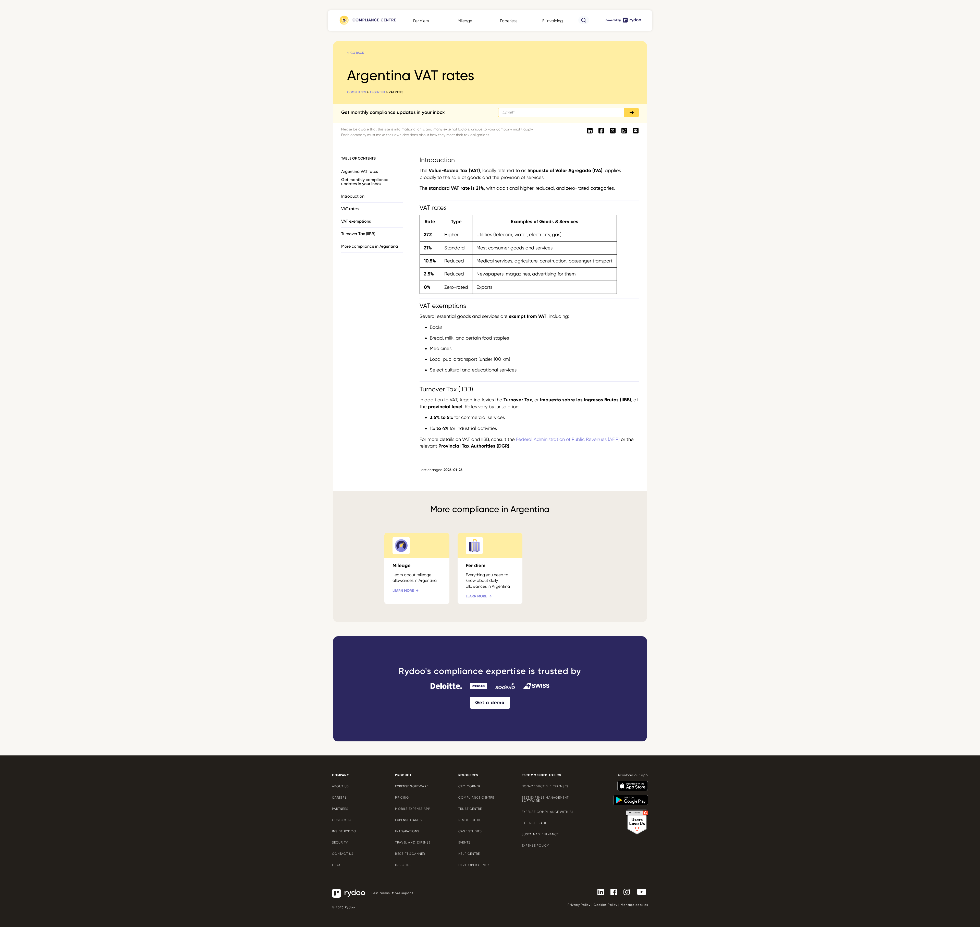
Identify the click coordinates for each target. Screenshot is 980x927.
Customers (342, 820)
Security (340, 842)
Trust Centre (470, 809)
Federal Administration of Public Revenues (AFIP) (568, 439)
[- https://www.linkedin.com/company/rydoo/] (598, 891)
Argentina (378, 92)
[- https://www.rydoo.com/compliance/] (367, 24)
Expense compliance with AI (547, 812)
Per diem (421, 20)
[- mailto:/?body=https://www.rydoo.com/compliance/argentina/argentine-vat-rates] (635, 130)
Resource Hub (471, 820)
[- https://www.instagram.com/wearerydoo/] (624, 891)
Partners (340, 809)
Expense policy (535, 845)
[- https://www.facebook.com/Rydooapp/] (611, 891)
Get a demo (490, 702)
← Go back (355, 53)
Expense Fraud (535, 823)
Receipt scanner (410, 854)
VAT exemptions (356, 221)
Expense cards (408, 820)
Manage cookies (634, 905)
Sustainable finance (540, 834)
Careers (339, 797)
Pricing (402, 797)
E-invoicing (552, 20)
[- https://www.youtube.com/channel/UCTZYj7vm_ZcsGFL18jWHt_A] (639, 891)
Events (464, 842)
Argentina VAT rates (359, 171)
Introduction (352, 196)
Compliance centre (476, 797)
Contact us (342, 854)
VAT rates (350, 208)
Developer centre (474, 865)
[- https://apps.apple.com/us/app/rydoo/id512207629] (630, 783)
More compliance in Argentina (369, 246)
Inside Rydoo (344, 831)
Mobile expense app (412, 809)
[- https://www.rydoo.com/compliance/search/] (583, 22)
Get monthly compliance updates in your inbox (364, 181)
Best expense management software (545, 799)
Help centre (469, 854)
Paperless (508, 20)
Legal (337, 865)
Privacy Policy (579, 905)
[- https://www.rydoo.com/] (624, 22)
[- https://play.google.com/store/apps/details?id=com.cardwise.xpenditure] (628, 798)
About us (340, 786)
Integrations (407, 831)
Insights (403, 865)
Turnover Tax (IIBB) (358, 233)
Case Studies (470, 831)
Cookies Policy (605, 905)
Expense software (411, 786)
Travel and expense (412, 842)
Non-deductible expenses (545, 786)
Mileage (465, 20)
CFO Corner (469, 786)
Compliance (356, 92)
